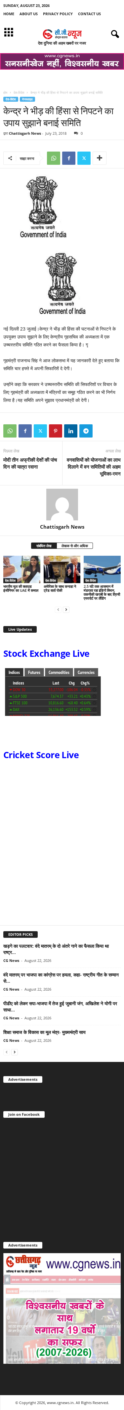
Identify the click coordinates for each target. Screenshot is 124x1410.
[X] (84, 158)
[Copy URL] (101, 431)
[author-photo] (62, 504)
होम (5, 92)
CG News (11, 960)
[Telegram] (86, 431)
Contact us (89, 13)
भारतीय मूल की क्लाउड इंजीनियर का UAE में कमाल (20, 588)
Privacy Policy (58, 13)
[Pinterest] (55, 431)
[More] (99, 158)
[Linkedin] (70, 431)
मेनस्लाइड (27, 99)
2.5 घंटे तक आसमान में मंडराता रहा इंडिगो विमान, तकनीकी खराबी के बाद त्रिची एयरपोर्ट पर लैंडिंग (102, 592)
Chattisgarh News (25, 133)
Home (8, 13)
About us (29, 13)
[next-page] (66, 609)
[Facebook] (68, 158)
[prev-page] (58, 609)
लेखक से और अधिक (75, 545)
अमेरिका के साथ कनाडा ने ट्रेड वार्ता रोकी (60, 588)
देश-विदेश (19, 92)
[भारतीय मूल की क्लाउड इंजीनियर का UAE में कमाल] (21, 569)
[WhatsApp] (53, 158)
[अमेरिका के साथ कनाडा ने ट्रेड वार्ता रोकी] (62, 569)
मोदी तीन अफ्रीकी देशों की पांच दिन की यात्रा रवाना (30, 463)
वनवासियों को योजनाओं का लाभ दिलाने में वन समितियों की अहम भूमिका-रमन (94, 466)
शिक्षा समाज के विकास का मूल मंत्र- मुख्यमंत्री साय (44, 1032)
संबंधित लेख (44, 545)
